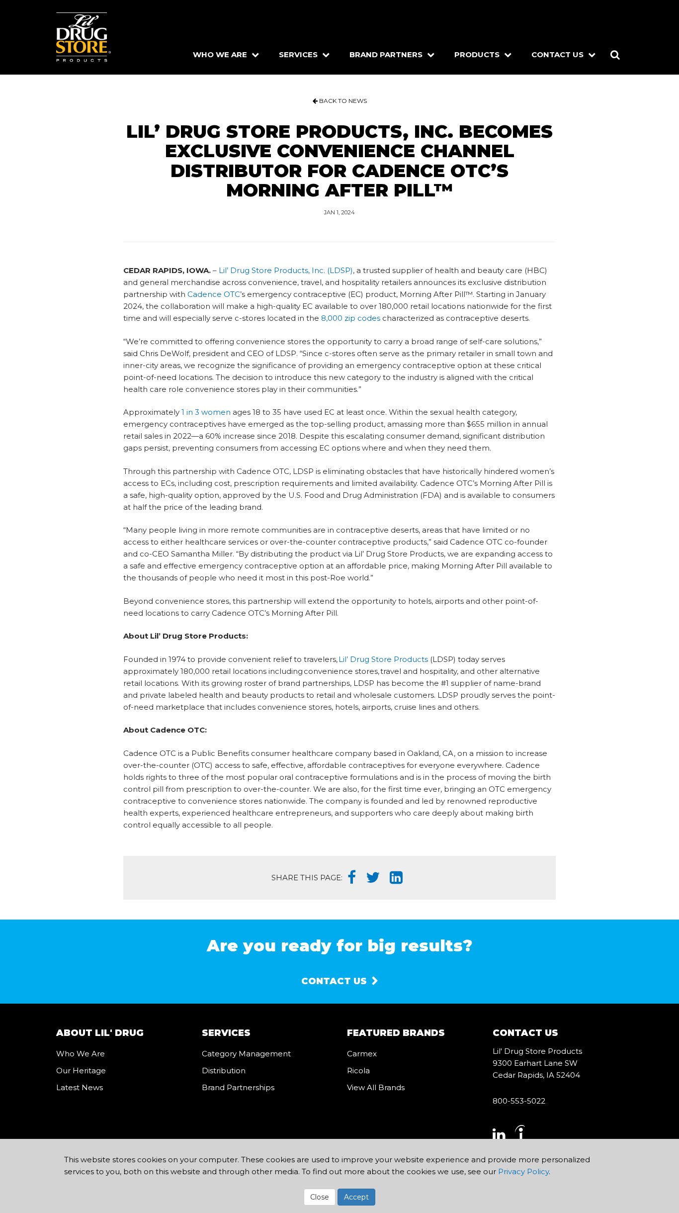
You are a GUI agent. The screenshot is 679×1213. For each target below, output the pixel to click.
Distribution (224, 1070)
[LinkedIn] (396, 877)
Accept (356, 1197)
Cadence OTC (213, 294)
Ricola (358, 1070)
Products (478, 54)
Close (319, 1197)
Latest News (79, 1087)
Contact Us (558, 54)
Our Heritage (81, 1070)
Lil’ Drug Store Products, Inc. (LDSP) (286, 270)
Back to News (342, 100)
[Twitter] (372, 877)
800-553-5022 (519, 1101)
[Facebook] (351, 877)
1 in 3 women (206, 412)
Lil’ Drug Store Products (383, 659)
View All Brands (376, 1087)
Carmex (362, 1053)
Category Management (246, 1053)
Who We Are (221, 54)
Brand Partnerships (238, 1087)
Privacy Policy (523, 1171)
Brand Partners (386, 54)
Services (299, 54)
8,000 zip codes (350, 318)
